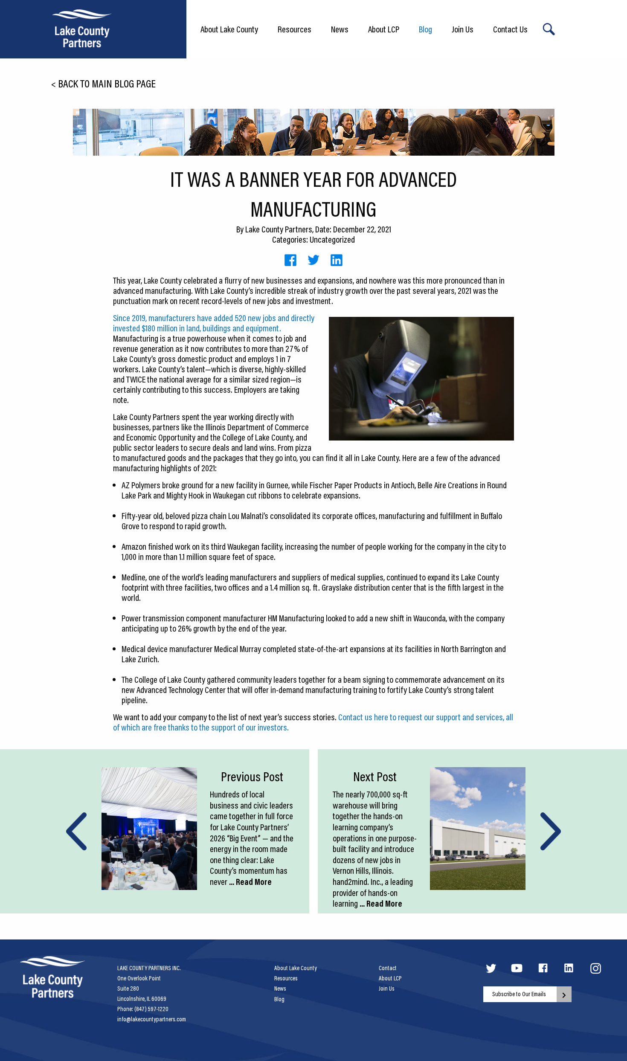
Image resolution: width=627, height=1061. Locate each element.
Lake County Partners (278, 229)
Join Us (462, 29)
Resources (294, 29)
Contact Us (510, 29)
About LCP (383, 29)
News (339, 29)
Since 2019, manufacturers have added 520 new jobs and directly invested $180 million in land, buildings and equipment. (213, 322)
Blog (425, 29)
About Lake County (229, 29)
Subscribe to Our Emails (519, 994)
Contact (388, 968)
